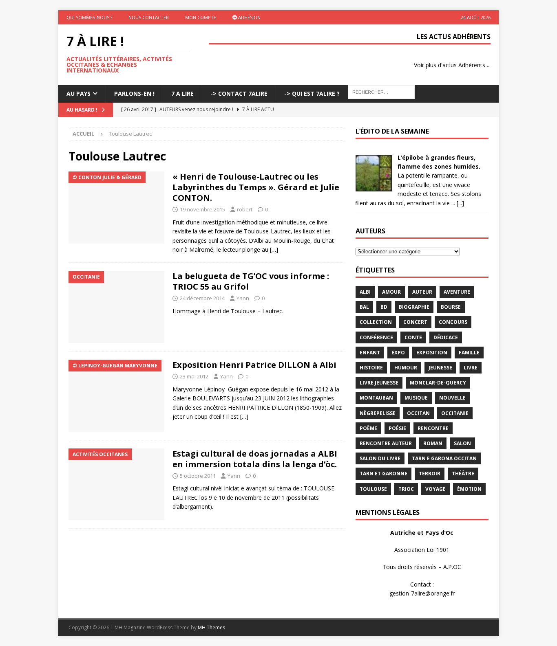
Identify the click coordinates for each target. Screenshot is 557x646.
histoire (371, 367)
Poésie (397, 428)
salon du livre (380, 458)
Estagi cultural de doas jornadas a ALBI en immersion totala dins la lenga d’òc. (254, 459)
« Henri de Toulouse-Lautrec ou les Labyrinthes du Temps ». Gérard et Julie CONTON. (255, 187)
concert (415, 322)
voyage (435, 489)
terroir (429, 473)
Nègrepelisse (378, 413)
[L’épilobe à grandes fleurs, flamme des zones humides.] (373, 186)
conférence (376, 337)
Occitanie (455, 413)
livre (470, 367)
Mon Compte (200, 17)
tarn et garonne (383, 473)
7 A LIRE (182, 93)
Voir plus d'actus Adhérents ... (452, 65)
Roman (432, 443)
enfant (370, 352)
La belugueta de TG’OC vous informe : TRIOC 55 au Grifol (250, 281)
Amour (391, 291)
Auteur (422, 291)
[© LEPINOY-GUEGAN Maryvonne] (116, 396)
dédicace (445, 337)
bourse (451, 306)
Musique (416, 397)
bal (364, 306)
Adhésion (249, 17)
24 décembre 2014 (202, 298)
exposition (431, 352)
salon (462, 443)
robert (244, 209)
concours (453, 322)
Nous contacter (148, 17)
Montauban (376, 397)
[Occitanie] (116, 307)
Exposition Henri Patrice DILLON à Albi (254, 364)
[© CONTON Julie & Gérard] (116, 207)
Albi (365, 291)
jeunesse (440, 367)
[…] (274, 249)
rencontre (433, 428)
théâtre (463, 473)
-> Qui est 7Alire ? (312, 93)
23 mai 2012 (194, 376)
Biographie (414, 306)
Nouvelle (452, 397)
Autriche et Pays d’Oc (421, 532)
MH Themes (211, 627)
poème (368, 428)
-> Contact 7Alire (238, 93)
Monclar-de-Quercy (438, 382)
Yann (243, 298)
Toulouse (373, 489)
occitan (418, 413)
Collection (376, 322)
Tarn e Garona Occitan (444, 458)
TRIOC (406, 489)
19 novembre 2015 (202, 209)
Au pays (78, 93)
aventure (457, 291)
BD (383, 306)
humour (405, 367)
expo (398, 352)
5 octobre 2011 (198, 475)
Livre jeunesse (379, 382)
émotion (469, 489)
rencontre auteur (386, 443)
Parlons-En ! (134, 93)
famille (469, 352)
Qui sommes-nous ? (89, 17)
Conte (413, 337)
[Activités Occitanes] (116, 484)
